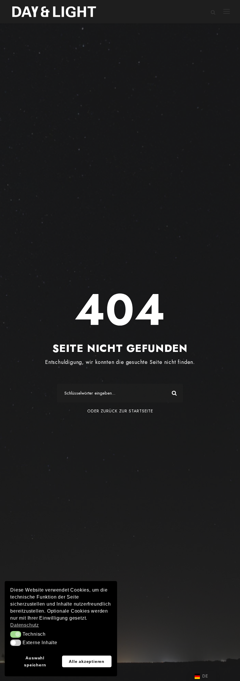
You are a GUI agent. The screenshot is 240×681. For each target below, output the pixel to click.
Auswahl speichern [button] (35, 661)
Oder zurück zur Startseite (120, 411)
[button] (15, 634)
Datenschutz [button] (24, 625)
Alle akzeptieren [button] (86, 661)
